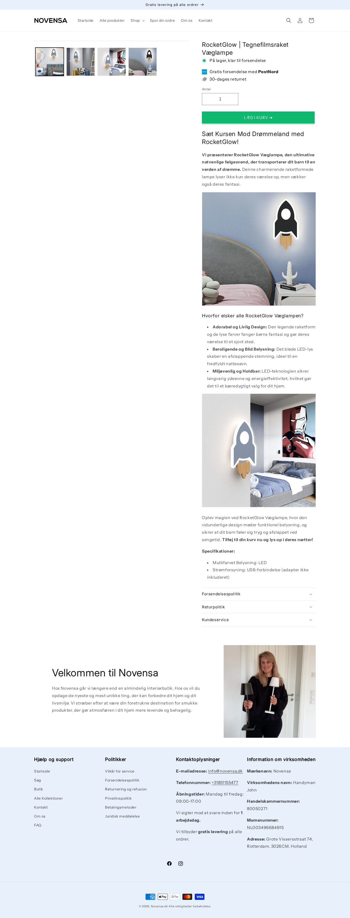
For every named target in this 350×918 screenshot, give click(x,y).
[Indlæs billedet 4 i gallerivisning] (111, 62)
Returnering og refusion (126, 789)
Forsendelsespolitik (122, 780)
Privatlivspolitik (118, 798)
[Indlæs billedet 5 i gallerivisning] (142, 62)
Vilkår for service (120, 771)
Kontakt (41, 807)
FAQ (38, 825)
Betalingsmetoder (121, 807)
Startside (42, 771)
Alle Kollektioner (48, 798)
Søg (37, 780)
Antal (206, 89)
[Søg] (288, 20)
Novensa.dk (159, 906)
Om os (40, 816)
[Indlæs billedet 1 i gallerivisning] (49, 62)
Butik (38, 789)
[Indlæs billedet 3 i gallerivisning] (80, 62)
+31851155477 (225, 782)
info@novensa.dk (225, 771)
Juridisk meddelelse (122, 816)
